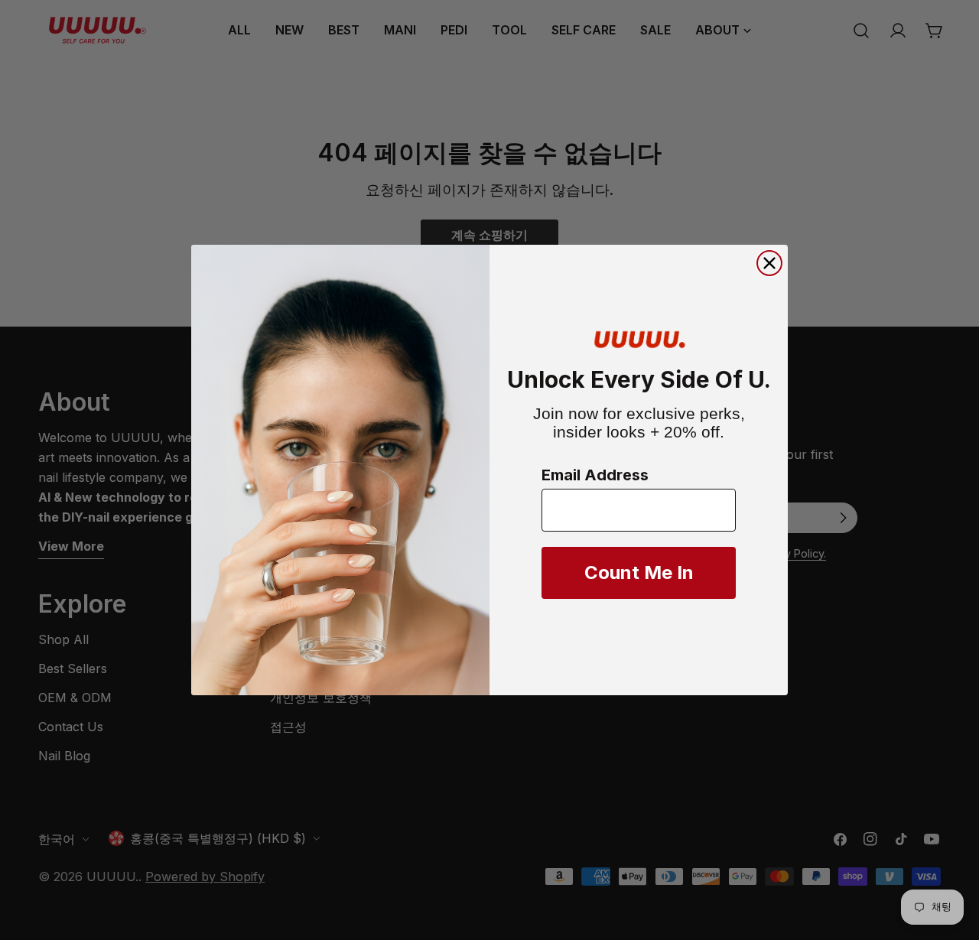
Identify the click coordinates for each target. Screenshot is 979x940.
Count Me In (639, 572)
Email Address (595, 475)
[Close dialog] (769, 263)
